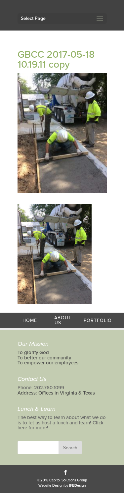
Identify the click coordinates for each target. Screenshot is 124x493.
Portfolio (98, 320)
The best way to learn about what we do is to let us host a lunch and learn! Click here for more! (62, 422)
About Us (62, 320)
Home (29, 320)
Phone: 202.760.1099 (41, 388)
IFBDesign (77, 485)
